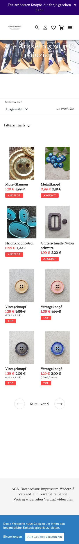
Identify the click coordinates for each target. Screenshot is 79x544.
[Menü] (70, 27)
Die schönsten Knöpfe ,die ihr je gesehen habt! (39, 7)
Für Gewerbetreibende (50, 494)
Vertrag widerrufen (28, 499)
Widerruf (67, 489)
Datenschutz (30, 489)
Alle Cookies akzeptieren (44, 537)
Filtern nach (15, 125)
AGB (15, 489)
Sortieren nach (13, 102)
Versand (24, 494)
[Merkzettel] (53, 27)
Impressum (49, 489)
